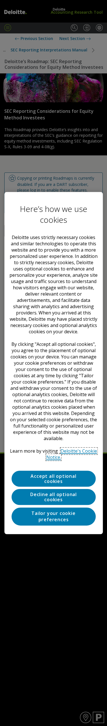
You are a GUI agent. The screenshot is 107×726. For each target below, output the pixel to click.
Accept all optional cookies (53, 478)
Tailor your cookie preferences (53, 516)
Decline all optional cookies (53, 497)
